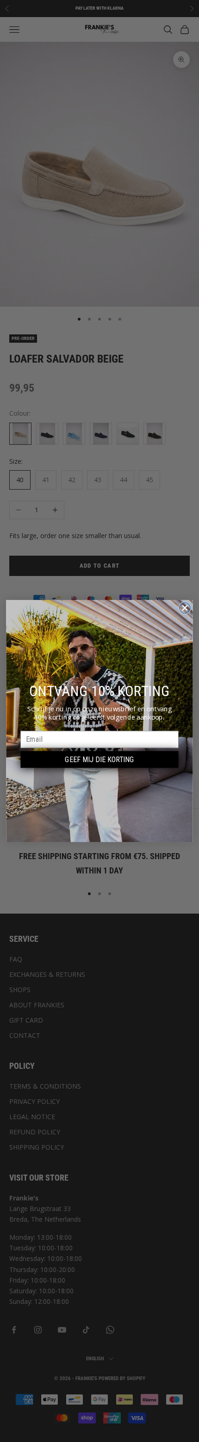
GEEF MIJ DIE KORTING (99, 759)
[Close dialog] (185, 607)
